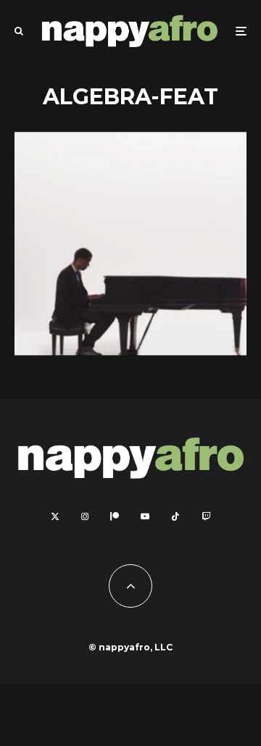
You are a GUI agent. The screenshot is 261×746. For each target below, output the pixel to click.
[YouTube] (145, 516)
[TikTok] (175, 516)
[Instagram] (84, 516)
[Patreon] (114, 516)
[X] (55, 516)
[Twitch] (206, 516)
